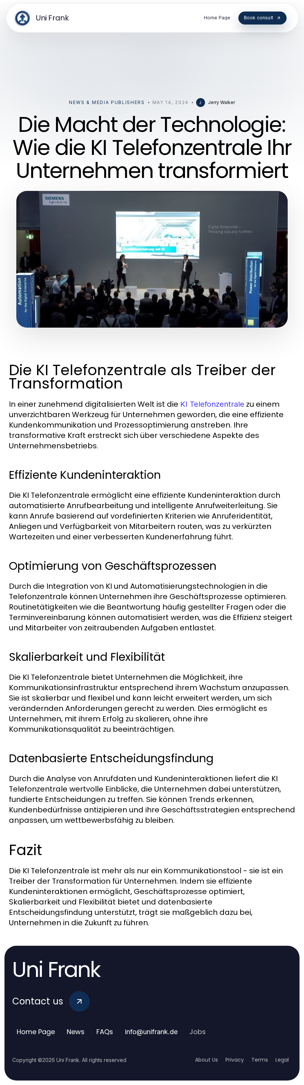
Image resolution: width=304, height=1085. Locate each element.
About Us (206, 1059)
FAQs (104, 1031)
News (76, 1031)
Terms (259, 1059)
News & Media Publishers (107, 102)
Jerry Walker (221, 102)
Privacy (234, 1059)
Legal (282, 1059)
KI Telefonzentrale (212, 404)
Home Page (36, 1031)
